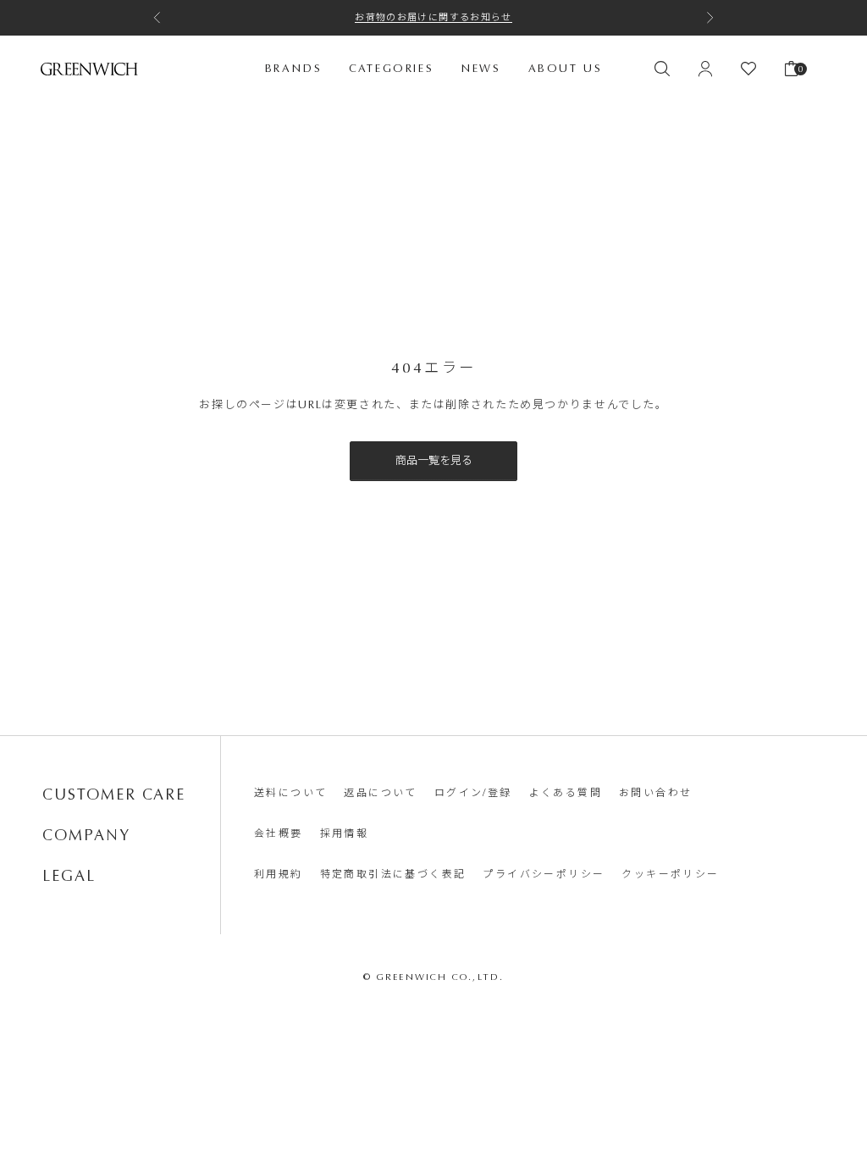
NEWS (480, 68)
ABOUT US (565, 68)
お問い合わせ (655, 793)
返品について (380, 793)
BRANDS (294, 68)
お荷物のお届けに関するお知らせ (433, 17)
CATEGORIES (391, 68)
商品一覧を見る (433, 460)
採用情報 (344, 833)
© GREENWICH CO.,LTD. (434, 977)
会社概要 (278, 833)
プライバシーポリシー (544, 874)
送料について (290, 793)
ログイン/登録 (473, 793)
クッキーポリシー (670, 874)
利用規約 (278, 874)
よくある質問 (565, 793)
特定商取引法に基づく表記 (393, 874)
